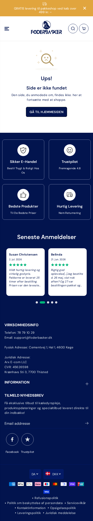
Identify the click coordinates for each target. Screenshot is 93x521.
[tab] (37, 302)
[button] (7, 28)
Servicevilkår (76, 503)
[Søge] (73, 28)
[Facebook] (12, 439)
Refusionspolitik (46, 498)
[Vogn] (83, 28)
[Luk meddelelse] (84, 8)
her (75, 95)
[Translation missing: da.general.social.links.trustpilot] (27, 439)
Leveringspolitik (29, 513)
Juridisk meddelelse (60, 513)
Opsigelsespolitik (63, 508)
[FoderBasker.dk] (46, 28)
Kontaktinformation (31, 508)
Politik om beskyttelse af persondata (35, 503)
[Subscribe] (86, 424)
